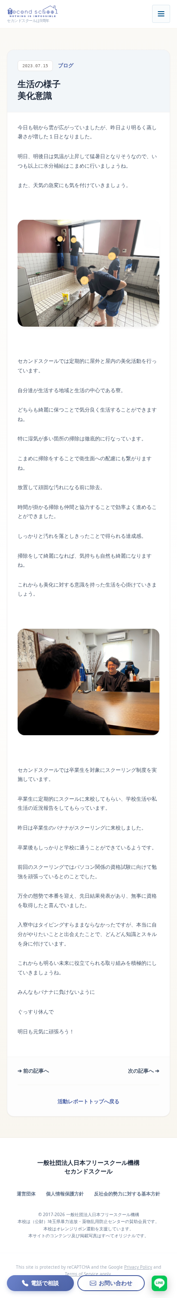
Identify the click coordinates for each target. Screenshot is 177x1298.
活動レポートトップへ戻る (88, 1101)
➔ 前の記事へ (33, 1070)
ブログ (65, 65)
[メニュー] (161, 14)
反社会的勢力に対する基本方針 (127, 1193)
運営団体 (26, 1193)
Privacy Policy (138, 1267)
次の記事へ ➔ (143, 1070)
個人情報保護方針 (65, 1193)
